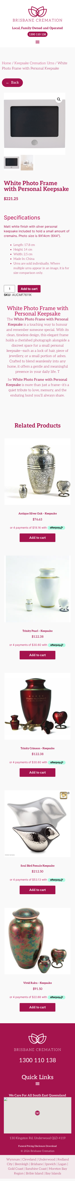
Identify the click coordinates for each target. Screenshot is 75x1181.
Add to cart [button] (37, 538)
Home (6, 63)
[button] (37, 42)
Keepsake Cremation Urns (34, 63)
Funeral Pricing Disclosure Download (37, 1146)
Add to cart (29, 289)
